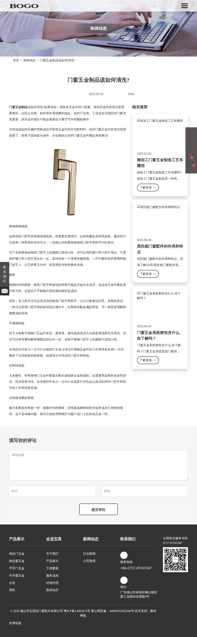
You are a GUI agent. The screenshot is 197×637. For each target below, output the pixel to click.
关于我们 (52, 553)
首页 (16, 60)
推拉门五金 (16, 553)
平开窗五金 (16, 575)
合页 (12, 582)
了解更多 (148, 187)
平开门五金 (16, 568)
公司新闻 (89, 561)
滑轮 (12, 590)
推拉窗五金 (16, 561)
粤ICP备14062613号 (77, 611)
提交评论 (98, 510)
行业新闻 (89, 553)
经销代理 (52, 582)
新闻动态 (29, 60)
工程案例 (52, 568)
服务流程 (52, 575)
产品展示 (52, 561)
